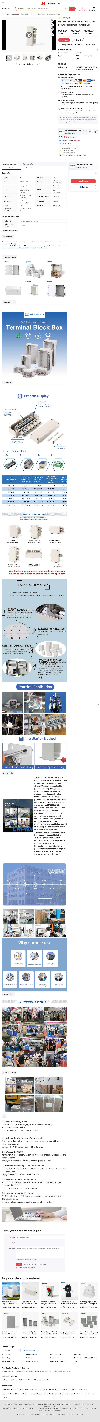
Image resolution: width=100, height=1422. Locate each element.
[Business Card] (96, 173)
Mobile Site (47, 1406)
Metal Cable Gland (79, 1354)
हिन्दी (87, 1408)
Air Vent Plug (6, 1358)
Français (35, 1408)
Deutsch (58, 1408)
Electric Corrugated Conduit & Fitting (85, 1358)
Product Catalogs (29, 1350)
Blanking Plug (54, 1358)
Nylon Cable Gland (55, 1354)
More (3, 1397)
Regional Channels (79, 1404)
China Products (18, 1404)
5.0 (77, 167)
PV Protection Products (57, 1361)
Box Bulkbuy (90, 1394)
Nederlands (65, 1408)
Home (3, 14)
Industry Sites (68, 1404)
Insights (54, 1406)
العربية (71, 1408)
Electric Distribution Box (79, 1389)
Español (22, 1408)
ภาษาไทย (93, 1408)
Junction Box (41, 14)
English (16, 1408)
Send (18, 1264)
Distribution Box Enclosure (75, 1394)
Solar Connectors (31, 1361)
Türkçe (40, 1410)
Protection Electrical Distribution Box (15, 1394)
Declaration (70, 1414)
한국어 (77, 1408)
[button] (60, 168)
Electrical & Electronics (13, 14)
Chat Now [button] (79, 40)
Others (76, 1361)
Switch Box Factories (10, 1389)
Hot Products (8, 1404)
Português (28, 1408)
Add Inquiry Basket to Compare (29, 64)
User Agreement (61, 1414)
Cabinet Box (64, 1389)
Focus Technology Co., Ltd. (37, 1414)
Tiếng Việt (47, 1410)
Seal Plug (29, 1358)
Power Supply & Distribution (28, 14)
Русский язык (43, 1408)
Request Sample (90, 44)
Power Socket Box (31, 1354)
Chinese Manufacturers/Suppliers (33, 1404)
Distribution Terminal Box (37, 1394)
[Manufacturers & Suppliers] (50, 3)
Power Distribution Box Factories (30, 1389)
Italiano (52, 1408)
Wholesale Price (58, 1404)
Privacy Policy (79, 1414)
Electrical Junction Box (56, 1394)
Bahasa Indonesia (56, 1410)
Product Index (89, 1404)
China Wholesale (48, 1404)
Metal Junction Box (9, 1380)
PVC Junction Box (24, 1380)
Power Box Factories (50, 1389)
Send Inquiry (64, 40)
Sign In (61, 155)
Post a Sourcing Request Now (26, 1268)
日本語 (82, 1408)
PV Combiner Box (7, 1361)
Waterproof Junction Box (53, 14)
